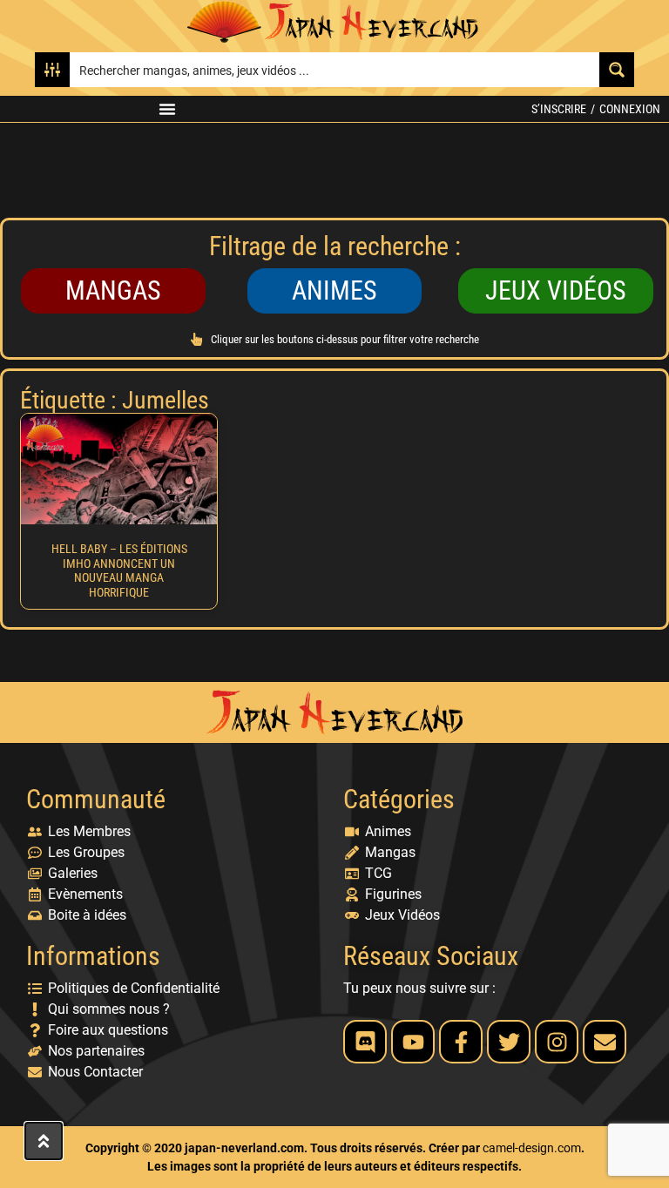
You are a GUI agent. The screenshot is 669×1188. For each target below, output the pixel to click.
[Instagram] (556, 1041)
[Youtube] (413, 1041)
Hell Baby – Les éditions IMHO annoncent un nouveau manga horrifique (119, 570)
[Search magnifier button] (616, 69)
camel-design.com (532, 1148)
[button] (167, 109)
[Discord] (365, 1041)
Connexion (629, 109)
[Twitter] (508, 1041)
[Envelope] (604, 1041)
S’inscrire (558, 109)
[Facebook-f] (461, 1041)
